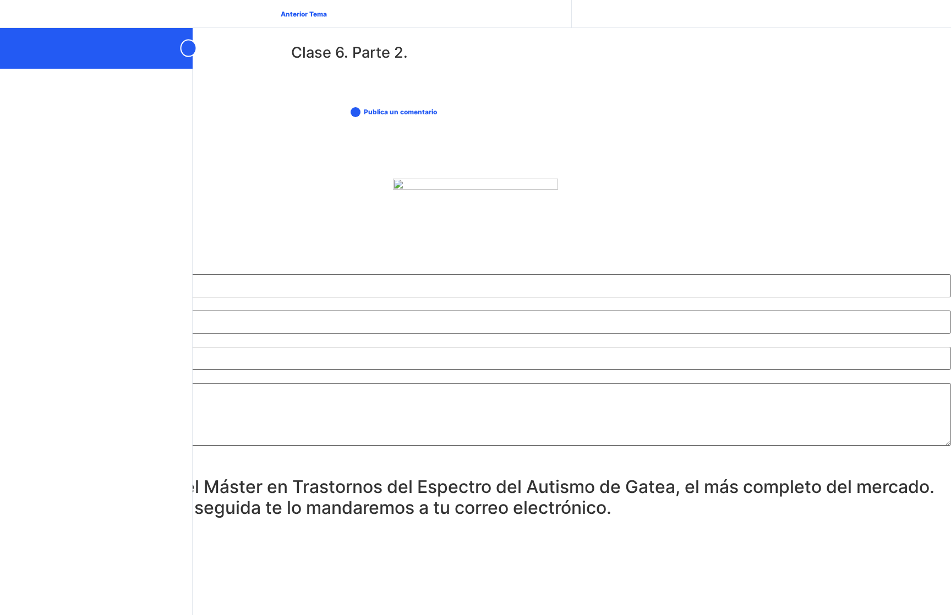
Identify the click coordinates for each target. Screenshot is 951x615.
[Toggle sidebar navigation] (184, 48)
